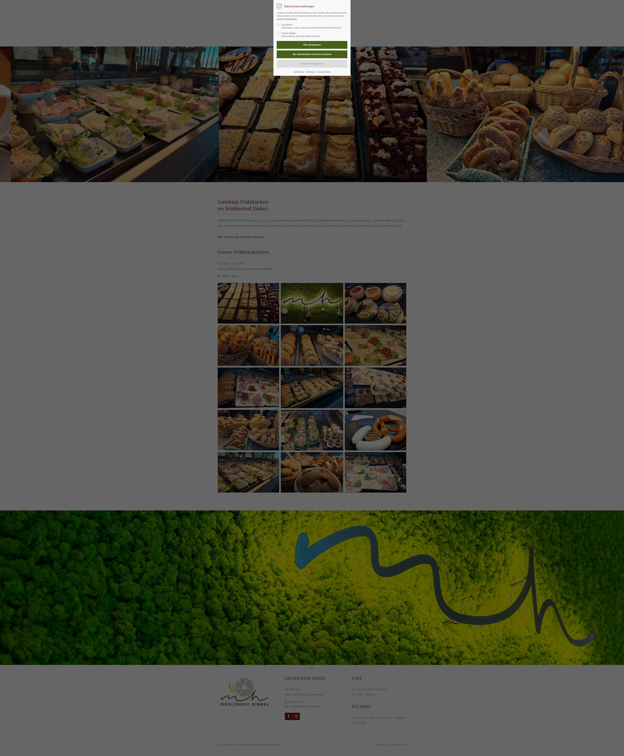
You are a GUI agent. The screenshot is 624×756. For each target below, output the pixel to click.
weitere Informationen (287, 19)
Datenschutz (299, 72)
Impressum (311, 72)
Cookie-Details (324, 72)
